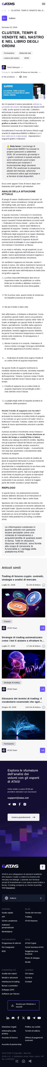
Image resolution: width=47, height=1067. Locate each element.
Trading (28, 917)
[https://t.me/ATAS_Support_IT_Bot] (9, 804)
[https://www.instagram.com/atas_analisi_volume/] (24, 804)
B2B (4, 951)
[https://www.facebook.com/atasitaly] (19, 804)
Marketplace (7, 931)
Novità (28, 962)
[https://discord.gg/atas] (13, 1017)
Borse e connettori (10, 986)
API (3, 917)
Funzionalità (9, 970)
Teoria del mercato (33, 913)
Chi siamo (29, 974)
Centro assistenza (9, 921)
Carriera (28, 978)
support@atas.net (18, 798)
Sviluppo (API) (8, 990)
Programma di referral (11, 943)
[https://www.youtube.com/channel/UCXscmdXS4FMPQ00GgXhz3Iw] (14, 804)
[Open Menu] (43, 3)
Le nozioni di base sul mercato (24, 72)
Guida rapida (7, 913)
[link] (8, 18)
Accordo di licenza (10, 1038)
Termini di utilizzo (32, 1031)
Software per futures (10, 994)
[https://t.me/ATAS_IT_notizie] (34, 1017)
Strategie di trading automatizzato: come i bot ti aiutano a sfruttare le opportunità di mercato (22, 640)
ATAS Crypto (30, 943)
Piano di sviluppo (32, 958)
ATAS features (31, 921)
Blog (27, 909)
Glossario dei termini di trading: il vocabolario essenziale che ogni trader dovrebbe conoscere (22, 701)
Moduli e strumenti (10, 978)
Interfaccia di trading (10, 982)
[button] (42, 867)
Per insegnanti (8, 947)
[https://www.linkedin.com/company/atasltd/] (7, 1017)
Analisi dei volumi (9, 974)
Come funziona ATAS (34, 947)
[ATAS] (8, 4)
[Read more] (42, 628)
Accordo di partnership (11, 1044)
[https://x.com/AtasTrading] (23, 1017)
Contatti (28, 982)
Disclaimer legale (9, 1027)
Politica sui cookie (32, 1027)
